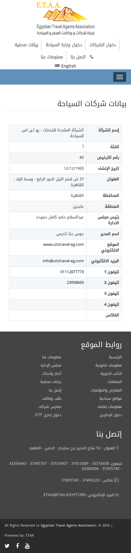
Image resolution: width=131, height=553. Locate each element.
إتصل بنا (55, 390)
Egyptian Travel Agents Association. (69, 525)
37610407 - (57, 463)
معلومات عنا (52, 57)
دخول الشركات (103, 45)
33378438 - (98, 463)
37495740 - (109, 468)
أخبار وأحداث (51, 373)
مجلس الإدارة (51, 365)
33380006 (90, 468)
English (68, 66)
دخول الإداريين (111, 415)
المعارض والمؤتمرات (106, 390)
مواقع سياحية (110, 398)
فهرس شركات (49, 406)
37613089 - (78, 463)
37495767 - (36, 463)
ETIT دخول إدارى (48, 415)
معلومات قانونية (108, 365)
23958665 (75, 282)
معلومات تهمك (109, 406)
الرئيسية (115, 357)
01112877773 (72, 272)
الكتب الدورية (111, 373)
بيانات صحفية (26, 45)
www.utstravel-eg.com (63, 244)
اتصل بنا (78, 57)
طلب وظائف (51, 398)
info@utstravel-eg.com (63, 261)
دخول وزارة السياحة (64, 45)
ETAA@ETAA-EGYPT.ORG (65, 495)
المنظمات (114, 381)
